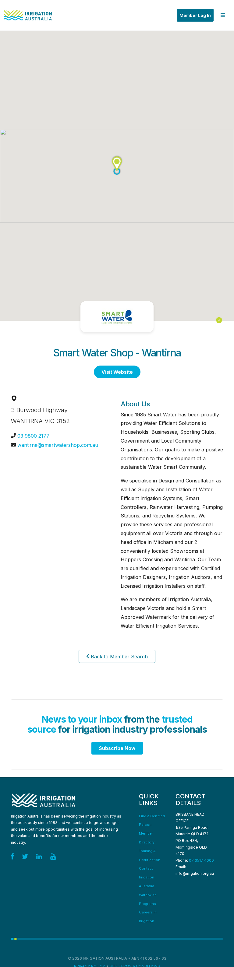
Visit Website (117, 372)
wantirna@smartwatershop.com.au (57, 445)
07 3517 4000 (201, 860)
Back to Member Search (118, 656)
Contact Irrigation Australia (146, 877)
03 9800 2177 (33, 436)
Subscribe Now (117, 748)
